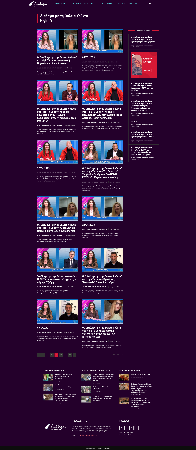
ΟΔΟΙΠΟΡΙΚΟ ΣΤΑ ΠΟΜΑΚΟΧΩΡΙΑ (95, 370)
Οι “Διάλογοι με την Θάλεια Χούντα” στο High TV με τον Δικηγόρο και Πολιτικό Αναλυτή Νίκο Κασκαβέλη (141, 151)
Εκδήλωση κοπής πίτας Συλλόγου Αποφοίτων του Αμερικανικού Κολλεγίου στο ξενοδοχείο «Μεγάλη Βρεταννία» (141, 402)
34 (70, 355)
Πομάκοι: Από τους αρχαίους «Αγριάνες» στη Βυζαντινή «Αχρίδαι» (103, 398)
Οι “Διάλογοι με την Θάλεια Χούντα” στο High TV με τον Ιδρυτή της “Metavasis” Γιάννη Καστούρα (102, 279)
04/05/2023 (88, 57)
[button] (150, 3)
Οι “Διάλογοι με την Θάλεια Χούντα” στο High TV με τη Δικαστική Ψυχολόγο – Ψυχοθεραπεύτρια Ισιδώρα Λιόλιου (102, 332)
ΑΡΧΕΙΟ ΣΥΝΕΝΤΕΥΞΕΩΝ (129, 370)
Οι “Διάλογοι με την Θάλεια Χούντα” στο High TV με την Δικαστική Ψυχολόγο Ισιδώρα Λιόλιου (57, 60)
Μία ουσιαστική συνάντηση (140, 374)
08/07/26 (134, 121)
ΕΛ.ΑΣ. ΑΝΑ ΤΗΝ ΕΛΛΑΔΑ (53, 370)
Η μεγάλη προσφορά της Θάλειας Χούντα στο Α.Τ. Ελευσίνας (63, 376)
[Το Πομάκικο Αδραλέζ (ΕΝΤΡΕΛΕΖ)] (86, 389)
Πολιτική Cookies (125, 435)
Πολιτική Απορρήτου (126, 432)
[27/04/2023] (57, 152)
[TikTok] (131, 428)
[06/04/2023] (57, 311)
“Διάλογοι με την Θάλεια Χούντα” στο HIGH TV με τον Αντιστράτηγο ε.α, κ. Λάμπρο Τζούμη (57, 279)
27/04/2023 (43, 168)
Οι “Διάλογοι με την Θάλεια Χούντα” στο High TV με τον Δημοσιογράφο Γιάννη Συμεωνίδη (143, 134)
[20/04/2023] (102, 208)
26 (61, 355)
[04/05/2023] (102, 41)
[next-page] (74, 355)
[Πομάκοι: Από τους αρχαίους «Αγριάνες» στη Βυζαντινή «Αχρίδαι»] (86, 399)
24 (51, 355)
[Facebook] (121, 428)
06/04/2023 (43, 327)
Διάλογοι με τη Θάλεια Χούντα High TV (49, 68)
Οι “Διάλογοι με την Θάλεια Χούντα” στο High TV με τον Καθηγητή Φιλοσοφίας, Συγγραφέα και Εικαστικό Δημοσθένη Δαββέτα (141, 105)
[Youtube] (137, 428)
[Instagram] (126, 428)
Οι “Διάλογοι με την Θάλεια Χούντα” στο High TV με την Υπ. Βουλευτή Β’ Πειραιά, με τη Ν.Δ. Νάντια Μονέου (57, 227)
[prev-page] (39, 355)
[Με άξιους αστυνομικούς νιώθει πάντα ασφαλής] (48, 387)
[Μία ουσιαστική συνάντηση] (124, 377)
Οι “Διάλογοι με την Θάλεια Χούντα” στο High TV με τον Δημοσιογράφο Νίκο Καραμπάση (143, 39)
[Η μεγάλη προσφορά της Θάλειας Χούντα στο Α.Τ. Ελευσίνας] (48, 377)
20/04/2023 (88, 224)
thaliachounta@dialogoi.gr (88, 435)
